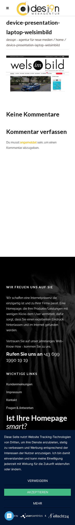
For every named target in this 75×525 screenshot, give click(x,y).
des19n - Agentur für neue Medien (29, 39)
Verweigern (38, 481)
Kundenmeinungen (19, 384)
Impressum (14, 392)
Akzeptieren (37, 492)
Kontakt (11, 400)
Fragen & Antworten (19, 408)
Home (60, 39)
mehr (37, 503)
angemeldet (28, 142)
